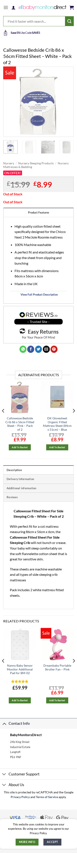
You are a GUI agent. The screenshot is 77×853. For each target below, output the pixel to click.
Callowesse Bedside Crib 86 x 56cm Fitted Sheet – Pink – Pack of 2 (19, 424)
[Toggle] (4, 723)
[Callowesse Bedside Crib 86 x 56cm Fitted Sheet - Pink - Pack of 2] (19, 397)
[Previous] (10, 102)
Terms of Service (47, 797)
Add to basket (20, 447)
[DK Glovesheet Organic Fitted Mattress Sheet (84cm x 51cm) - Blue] (57, 397)
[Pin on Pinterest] (54, 349)
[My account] (13, 7)
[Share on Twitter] (38, 349)
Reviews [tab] (12, 497)
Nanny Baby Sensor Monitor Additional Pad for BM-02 (20, 669)
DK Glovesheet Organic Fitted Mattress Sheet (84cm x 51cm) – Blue (57, 424)
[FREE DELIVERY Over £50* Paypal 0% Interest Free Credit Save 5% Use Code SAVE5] (38, 32)
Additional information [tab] (21, 488)
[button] (5, 7)
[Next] (67, 102)
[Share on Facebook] (30, 349)
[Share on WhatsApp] (23, 349)
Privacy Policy (20, 797)
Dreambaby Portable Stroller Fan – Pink (57, 667)
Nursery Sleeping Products (36, 163)
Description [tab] (14, 470)
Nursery (8, 163)
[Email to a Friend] (46, 349)
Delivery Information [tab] (20, 479)
